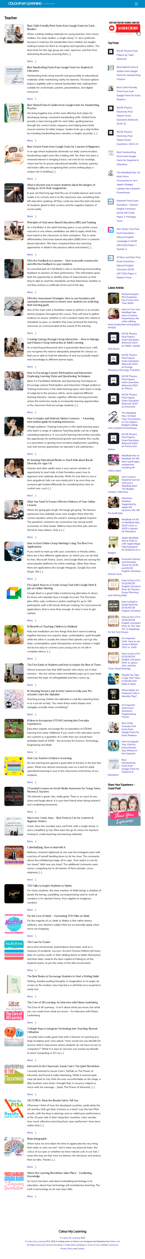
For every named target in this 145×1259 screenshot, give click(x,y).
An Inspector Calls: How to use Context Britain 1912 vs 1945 (131, 643)
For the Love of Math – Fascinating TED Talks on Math (58, 915)
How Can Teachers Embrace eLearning (49, 758)
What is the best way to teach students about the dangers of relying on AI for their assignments (61, 186)
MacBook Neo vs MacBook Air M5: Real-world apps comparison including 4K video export (123, 463)
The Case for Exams (38, 942)
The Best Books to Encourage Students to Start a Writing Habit (63, 976)
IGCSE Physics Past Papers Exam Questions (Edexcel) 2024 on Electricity (130, 400)
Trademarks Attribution (75, 1245)
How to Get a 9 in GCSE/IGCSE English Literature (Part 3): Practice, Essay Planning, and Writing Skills (124, 588)
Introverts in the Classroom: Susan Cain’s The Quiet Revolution (63, 1066)
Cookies (81, 1248)
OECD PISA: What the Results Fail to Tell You (52, 1100)
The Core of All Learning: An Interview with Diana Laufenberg (62, 1002)
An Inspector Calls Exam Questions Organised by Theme (129, 711)
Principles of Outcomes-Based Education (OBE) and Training (61, 222)
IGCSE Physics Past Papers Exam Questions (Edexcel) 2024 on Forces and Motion (123, 442)
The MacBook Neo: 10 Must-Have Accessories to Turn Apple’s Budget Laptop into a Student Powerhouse (124, 420)
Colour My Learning (71, 1238)
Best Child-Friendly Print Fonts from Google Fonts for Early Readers (130, 729)
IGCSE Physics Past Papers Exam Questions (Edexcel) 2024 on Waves (130, 382)
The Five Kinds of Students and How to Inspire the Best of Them (64, 664)
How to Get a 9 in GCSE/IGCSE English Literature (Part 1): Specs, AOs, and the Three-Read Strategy (124, 661)
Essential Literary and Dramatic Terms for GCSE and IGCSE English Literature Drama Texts (124, 567)
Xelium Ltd (115, 1241)
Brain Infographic (37, 1138)
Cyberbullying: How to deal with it (46, 847)
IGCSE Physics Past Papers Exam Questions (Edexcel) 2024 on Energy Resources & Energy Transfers (124, 362)
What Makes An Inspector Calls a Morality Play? (130, 693)
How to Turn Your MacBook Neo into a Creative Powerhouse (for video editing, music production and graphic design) (124, 318)
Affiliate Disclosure (109, 1245)
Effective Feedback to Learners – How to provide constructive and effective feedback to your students (62, 262)
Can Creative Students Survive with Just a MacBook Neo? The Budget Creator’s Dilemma (124, 484)
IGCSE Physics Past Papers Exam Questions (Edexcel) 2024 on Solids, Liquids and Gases (124, 341)
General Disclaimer (54, 1245)
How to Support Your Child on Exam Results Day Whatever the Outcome (130, 747)
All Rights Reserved (36, 1245)
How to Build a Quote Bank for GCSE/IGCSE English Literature (131, 606)
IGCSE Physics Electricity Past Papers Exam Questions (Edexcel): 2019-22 (127, 115)
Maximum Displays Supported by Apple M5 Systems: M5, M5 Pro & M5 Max (124, 506)
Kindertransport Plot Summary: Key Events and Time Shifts (130, 298)
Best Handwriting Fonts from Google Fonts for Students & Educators (123, 767)
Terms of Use (94, 1245)
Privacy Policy (66, 1248)
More (30, 61)
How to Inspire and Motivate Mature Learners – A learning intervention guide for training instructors (60, 420)
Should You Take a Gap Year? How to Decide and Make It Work (131, 679)
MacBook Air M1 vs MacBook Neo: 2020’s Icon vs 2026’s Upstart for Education (131, 525)
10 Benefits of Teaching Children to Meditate (52, 626)
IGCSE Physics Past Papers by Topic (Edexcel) (127, 54)
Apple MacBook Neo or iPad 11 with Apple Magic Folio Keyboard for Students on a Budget (124, 545)
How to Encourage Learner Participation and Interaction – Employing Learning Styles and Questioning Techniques (60, 374)
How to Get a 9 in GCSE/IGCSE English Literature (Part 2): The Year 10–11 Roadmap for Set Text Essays (124, 624)
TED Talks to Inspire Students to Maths (49, 885)
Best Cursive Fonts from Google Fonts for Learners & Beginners (63, 146)
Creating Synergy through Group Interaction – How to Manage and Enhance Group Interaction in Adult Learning (63, 341)
